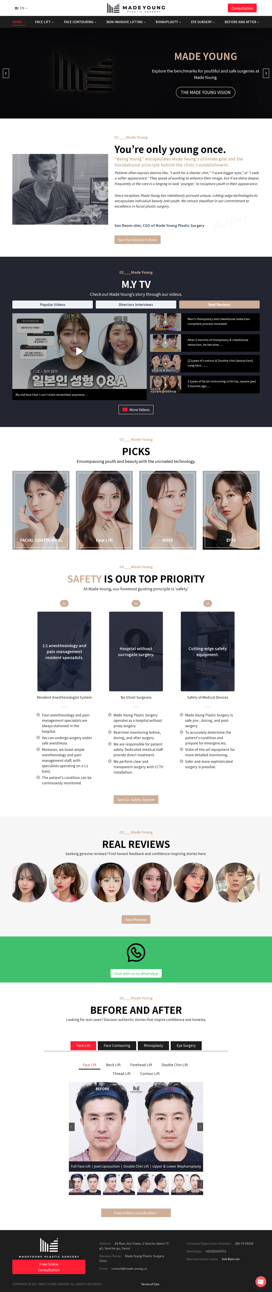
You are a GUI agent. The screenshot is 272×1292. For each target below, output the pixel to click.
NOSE (167, 540)
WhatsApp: (194, 1251)
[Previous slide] (6, 73)
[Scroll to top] (261, 1276)
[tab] (52, 305)
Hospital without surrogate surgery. (136, 651)
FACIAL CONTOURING (41, 540)
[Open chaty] (260, 1281)
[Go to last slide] (72, 1127)
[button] (79, 351)
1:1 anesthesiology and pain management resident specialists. (64, 651)
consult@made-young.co (129, 1268)
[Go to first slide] (266, 73)
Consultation (242, 8)
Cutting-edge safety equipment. (208, 651)
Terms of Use (150, 1284)
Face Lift (104, 540)
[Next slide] (200, 1127)
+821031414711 (215, 1251)
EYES (231, 540)
